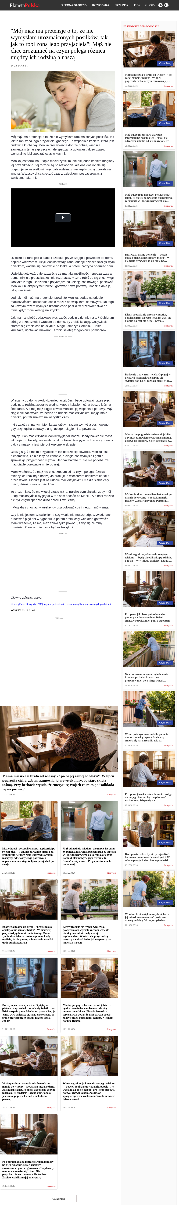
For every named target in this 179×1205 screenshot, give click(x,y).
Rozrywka (100, 5)
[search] (166, 5)
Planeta (25, 5)
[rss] (160, 5)
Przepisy (121, 5)
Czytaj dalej (59, 1198)
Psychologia (144, 5)
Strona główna (74, 5)
